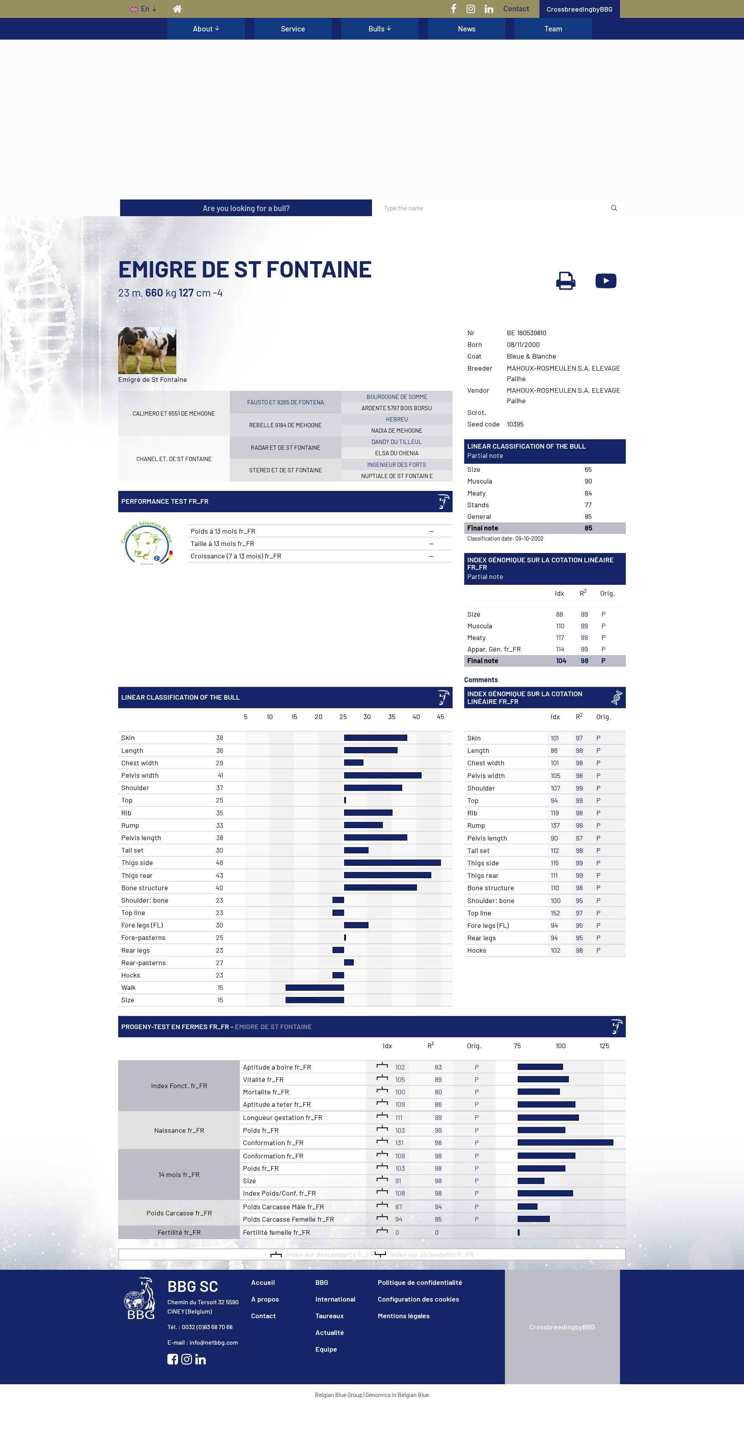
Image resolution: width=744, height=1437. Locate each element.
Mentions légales (404, 1315)
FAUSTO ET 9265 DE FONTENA (285, 402)
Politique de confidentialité (420, 1282)
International (335, 1299)
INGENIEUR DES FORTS (396, 464)
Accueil (263, 1282)
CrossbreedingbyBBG (580, 9)
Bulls (376, 28)
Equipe (326, 1349)
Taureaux (329, 1315)
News (466, 28)
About (203, 28)
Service (293, 28)
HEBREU (397, 419)
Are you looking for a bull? (246, 208)
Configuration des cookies (418, 1299)
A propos (265, 1299)
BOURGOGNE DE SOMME (397, 396)
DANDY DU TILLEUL (397, 441)
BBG (321, 1282)
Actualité (329, 1332)
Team (553, 28)
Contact (516, 8)
